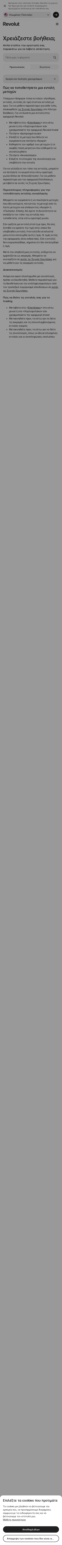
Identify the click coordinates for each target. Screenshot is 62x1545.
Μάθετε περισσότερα (14, 1519)
